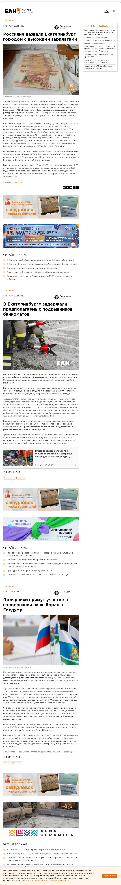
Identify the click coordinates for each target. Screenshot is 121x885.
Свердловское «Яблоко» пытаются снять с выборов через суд (37, 575)
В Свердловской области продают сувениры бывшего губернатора (40, 260)
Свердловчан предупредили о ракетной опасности (32, 268)
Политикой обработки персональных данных (48, 881)
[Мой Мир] (74, 187)
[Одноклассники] (67, 187)
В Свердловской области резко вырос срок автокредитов (36, 850)
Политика (7, 763)
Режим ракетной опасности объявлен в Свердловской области (38, 272)
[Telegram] (70, 187)
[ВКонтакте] (64, 187)
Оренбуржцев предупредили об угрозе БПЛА (30, 571)
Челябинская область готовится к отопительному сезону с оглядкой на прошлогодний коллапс (100, 49)
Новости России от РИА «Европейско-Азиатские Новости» (13, 11)
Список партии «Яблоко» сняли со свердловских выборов (99, 42)
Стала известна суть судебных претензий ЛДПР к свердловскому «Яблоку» (39, 277)
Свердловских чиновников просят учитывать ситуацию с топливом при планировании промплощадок (42, 565)
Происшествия (9, 478)
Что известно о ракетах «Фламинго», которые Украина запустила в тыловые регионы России (40, 554)
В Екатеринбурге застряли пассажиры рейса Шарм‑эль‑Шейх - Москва (42, 264)
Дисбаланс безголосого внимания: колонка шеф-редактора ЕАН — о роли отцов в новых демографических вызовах (100, 33)
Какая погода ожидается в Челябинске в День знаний (96, 61)
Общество (18, 182)
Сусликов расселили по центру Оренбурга (98, 56)
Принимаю (109, 876)
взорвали (54, 438)
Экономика (8, 182)
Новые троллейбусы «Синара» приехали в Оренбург (98, 67)
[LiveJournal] (77, 187)
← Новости (8, 21)
